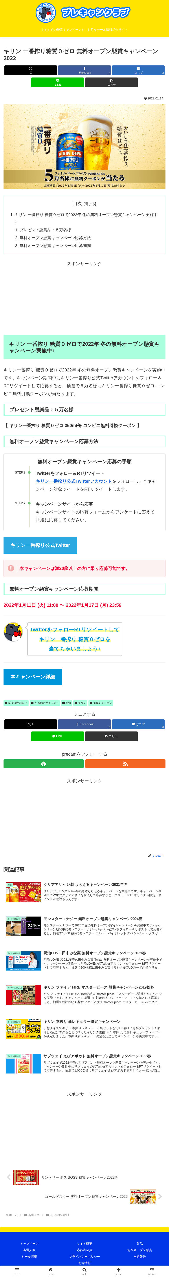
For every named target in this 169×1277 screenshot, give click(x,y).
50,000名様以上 (17, 702)
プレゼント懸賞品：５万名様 (45, 230)
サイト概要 (84, 1243)
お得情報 (84, 1263)
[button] (111, 82)
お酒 (68, 702)
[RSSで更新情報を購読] (125, 763)
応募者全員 (84, 1250)
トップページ (29, 1243)
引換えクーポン (102, 702)
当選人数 (29, 1250)
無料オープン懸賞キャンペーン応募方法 (55, 238)
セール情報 (29, 1256)
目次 (77, 203)
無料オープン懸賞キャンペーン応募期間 (55, 245)
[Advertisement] (84, 298)
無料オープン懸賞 (139, 1250)
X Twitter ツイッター (47, 702)
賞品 (140, 1243)
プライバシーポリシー (84, 1256)
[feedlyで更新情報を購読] (44, 763)
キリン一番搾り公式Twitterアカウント (74, 481)
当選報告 (140, 1256)
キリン (82, 702)
